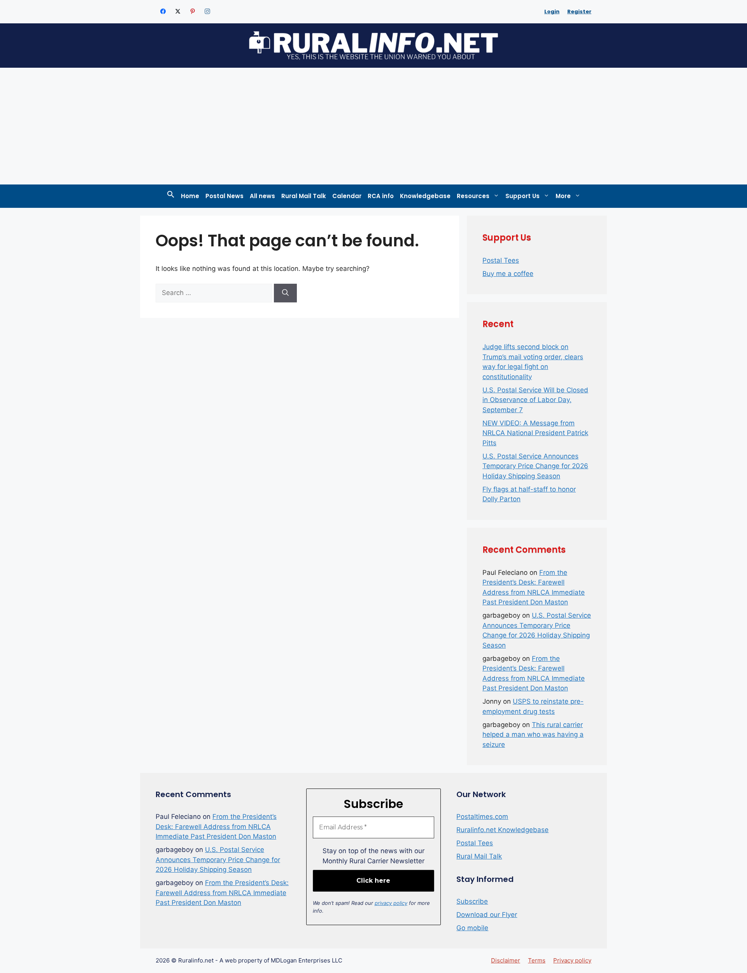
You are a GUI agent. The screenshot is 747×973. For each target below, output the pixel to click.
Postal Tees (500, 260)
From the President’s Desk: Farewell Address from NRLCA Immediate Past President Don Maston (216, 826)
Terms (536, 960)
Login (551, 11)
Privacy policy (572, 960)
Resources (473, 196)
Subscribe (472, 901)
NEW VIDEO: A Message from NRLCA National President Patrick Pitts (535, 433)
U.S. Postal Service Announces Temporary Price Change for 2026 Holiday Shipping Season (535, 466)
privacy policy (391, 903)
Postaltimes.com (482, 816)
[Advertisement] (373, 126)
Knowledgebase (425, 196)
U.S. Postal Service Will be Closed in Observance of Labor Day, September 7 (535, 400)
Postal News (224, 196)
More (563, 196)
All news (262, 196)
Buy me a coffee (507, 273)
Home (190, 196)
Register (579, 11)
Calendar (346, 196)
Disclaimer (505, 960)
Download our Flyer (486, 915)
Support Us (522, 196)
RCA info (381, 196)
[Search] (285, 293)
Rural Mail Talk (303, 196)
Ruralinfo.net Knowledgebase (502, 830)
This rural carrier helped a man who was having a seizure (533, 734)
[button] (171, 196)
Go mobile (472, 928)
